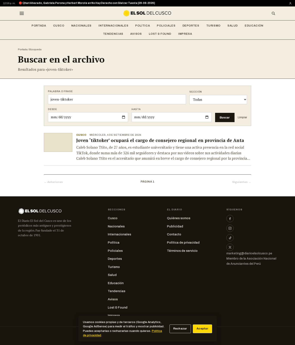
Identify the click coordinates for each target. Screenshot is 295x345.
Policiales (166, 25)
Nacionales (81, 25)
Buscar (225, 117)
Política (142, 25)
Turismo (213, 25)
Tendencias (113, 33)
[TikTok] (230, 237)
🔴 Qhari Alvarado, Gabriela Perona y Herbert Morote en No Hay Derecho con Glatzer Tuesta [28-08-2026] (87, 3)
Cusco (58, 25)
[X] (230, 247)
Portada (39, 25)
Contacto (174, 234)
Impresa (185, 33)
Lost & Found (160, 33)
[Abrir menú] (21, 13)
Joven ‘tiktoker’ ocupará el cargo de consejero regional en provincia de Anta (160, 140)
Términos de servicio (182, 250)
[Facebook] (230, 218)
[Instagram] (230, 228)
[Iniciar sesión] (290, 3)
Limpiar (242, 117)
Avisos (136, 33)
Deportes (190, 25)
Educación (254, 25)
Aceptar (202, 328)
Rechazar (180, 328)
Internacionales (113, 25)
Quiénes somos (178, 218)
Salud (232, 25)
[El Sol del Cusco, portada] (147, 13)
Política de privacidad (183, 242)
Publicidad (175, 226)
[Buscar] (273, 13)
